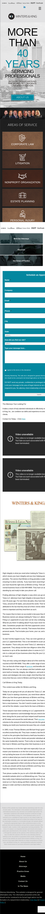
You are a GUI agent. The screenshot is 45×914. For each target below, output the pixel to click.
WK (22, 16)
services (29, 666)
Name (8, 280)
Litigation (22, 163)
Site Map (34, 900)
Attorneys (23, 866)
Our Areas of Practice (21, 261)
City (6, 321)
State (7, 332)
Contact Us (23, 881)
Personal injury (22, 220)
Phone (8, 311)
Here (23, 419)
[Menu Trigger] (40, 8)
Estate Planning (23, 201)
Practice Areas (23, 871)
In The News (23, 886)
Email (8, 301)
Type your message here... (15, 348)
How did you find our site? (15, 340)
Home (23, 856)
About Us (22, 97)
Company (8, 290)
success (41, 719)
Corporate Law (22, 144)
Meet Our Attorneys (21, 239)
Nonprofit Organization (22, 182)
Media (23, 876)
